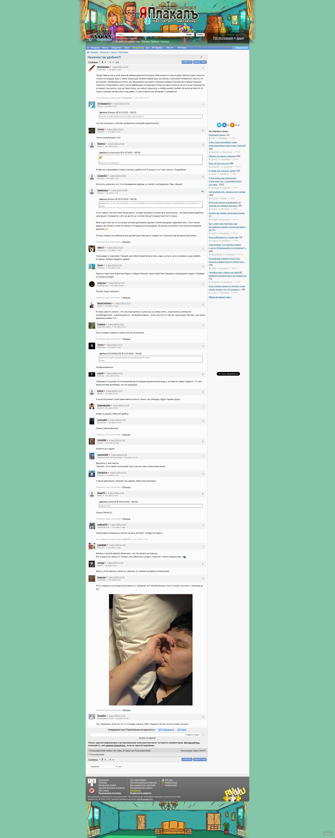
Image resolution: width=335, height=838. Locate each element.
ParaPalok (215, 152)
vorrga (100, 129)
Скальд (101, 324)
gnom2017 (215, 167)
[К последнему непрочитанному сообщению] (117, 62)
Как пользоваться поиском (143, 782)
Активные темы (132, 41)
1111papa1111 (104, 103)
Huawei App (171, 785)
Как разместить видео (141, 787)
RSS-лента (104, 790)
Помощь (145, 41)
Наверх (327, 833)
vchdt (213, 268)
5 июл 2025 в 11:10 (114, 265)
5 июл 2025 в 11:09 (115, 247)
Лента (105, 47)
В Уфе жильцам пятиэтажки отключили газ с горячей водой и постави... (225, 181)
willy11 (100, 247)
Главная (94, 52)
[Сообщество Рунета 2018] (227, 794)
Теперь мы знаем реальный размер (227, 213)
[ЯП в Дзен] (228, 125)
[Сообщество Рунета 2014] (243, 794)
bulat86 (214, 219)
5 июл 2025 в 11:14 (115, 373)
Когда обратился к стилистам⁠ (223, 237)
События (226, 188)
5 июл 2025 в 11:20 (116, 493)
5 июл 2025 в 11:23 (115, 563)
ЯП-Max (181, 729)
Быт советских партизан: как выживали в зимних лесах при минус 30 (227, 226)
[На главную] (88, 48)
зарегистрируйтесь (115, 745)
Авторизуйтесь (192, 742)
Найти (200, 34)
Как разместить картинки (142, 785)
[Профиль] (92, 68)
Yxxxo (100, 344)
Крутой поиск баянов (126, 38)
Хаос (126, 47)
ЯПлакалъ (126, 242)
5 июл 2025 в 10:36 (116, 144)
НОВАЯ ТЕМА (200, 62)
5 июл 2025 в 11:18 (121, 405)
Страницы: (93, 62)
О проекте (104, 780)
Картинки (123, 52)
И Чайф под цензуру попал (222, 171)
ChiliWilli (101, 440)
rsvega (100, 563)
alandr (213, 174)
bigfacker (215, 188)
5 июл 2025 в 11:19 (119, 455)
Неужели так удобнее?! (104, 57)
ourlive (214, 293)
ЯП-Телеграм (165, 729)
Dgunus (101, 143)
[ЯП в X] (236, 125)
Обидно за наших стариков (222, 156)
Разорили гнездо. (217, 135)
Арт (148, 47)
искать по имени (147, 738)
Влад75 (101, 493)
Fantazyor (102, 472)
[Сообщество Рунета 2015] (235, 794)
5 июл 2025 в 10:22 (115, 129)
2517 (213, 138)
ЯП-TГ (170, 47)
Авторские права (107, 785)
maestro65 (102, 454)
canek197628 (216, 254)
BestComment (104, 303)
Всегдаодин (103, 67)
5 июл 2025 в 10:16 (120, 67)
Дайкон (214, 240)
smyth (100, 373)
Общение (116, 47)
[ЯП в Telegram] (219, 125)
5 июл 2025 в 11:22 (117, 545)
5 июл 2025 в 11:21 (118, 524)
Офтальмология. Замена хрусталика (227, 192)
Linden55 (102, 176)
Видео (224, 198)
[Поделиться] (201, 57)
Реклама (164, 41)
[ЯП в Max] (239, 125)
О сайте (120, 41)
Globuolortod (103, 405)
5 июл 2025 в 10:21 (122, 103)
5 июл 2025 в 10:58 (119, 190)
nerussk (214, 198)
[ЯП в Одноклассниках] (232, 125)
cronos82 (102, 420)
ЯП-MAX (182, 47)
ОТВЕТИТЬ (187, 62)
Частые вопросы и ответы (112, 787)
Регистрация (223, 38)
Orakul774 (215, 282)
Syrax (100, 265)
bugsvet (101, 577)
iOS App (169, 780)
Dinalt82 (101, 715)
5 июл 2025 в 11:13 (116, 283)
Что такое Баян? (138, 780)
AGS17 (214, 233)
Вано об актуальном (219, 163)
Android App (171, 782)
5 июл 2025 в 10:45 (118, 176)
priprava (101, 283)
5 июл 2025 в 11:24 (117, 577)
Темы (189, 34)
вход (240, 38)
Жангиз (214, 159)
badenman (102, 190)
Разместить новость (140, 793)
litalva (100, 391)
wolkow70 (102, 524)
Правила (155, 41)
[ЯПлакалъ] (100, 38)
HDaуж (214, 209)
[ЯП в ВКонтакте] (224, 125)
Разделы (95, 47)
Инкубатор (138, 47)
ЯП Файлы (157, 47)
